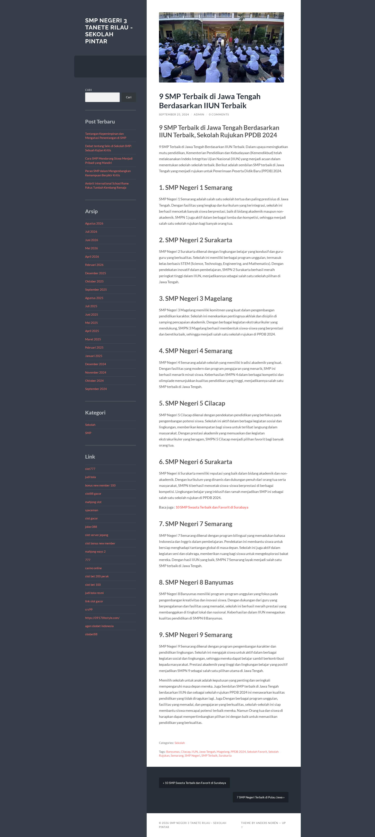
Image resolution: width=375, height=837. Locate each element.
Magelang (223, 751)
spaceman (91, 510)
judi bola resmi (94, 593)
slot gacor (91, 518)
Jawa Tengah (207, 751)
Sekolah (90, 424)
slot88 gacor (93, 493)
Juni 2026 (91, 240)
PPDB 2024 (238, 751)
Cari (88, 89)
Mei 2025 (91, 322)
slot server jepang (96, 535)
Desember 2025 (95, 273)
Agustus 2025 (94, 298)
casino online (93, 568)
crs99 (89, 609)
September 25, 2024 (174, 114)
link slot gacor (94, 601)
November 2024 (95, 372)
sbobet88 (91, 634)
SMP (88, 433)
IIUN (195, 751)
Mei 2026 (91, 248)
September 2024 (96, 389)
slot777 (90, 468)
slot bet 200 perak (97, 576)
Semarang (177, 755)
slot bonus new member (100, 543)
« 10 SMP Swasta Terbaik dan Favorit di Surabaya (194, 783)
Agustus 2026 (94, 223)
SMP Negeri (192, 755)
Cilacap (185, 751)
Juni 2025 (91, 314)
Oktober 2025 (94, 281)
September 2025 (96, 289)
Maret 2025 (93, 339)
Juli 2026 (91, 231)
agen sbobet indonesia (99, 626)
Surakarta (225, 755)
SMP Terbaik (209, 755)
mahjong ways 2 (95, 551)
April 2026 (92, 256)
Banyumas (173, 751)
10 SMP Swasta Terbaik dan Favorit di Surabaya (212, 507)
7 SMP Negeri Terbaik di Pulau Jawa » (261, 797)
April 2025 (92, 331)
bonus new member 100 (100, 485)
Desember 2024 (95, 364)
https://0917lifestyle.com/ (102, 618)
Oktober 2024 (94, 380)
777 (87, 560)
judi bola (90, 477)
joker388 (91, 526)
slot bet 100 (93, 584)
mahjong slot (93, 502)
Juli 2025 (91, 306)
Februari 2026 (94, 264)
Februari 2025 (94, 347)
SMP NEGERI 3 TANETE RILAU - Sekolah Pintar (109, 31)
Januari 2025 (93, 356)
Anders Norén (267, 823)
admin (199, 114)
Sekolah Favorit (257, 751)
